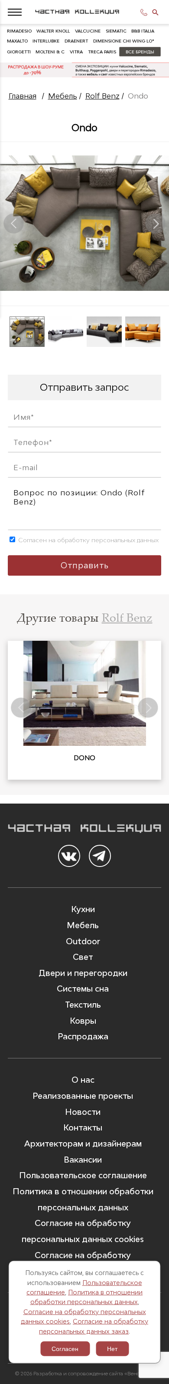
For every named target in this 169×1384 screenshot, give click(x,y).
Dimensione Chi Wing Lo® (123, 40)
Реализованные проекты (82, 1096)
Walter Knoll (53, 30)
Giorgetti (19, 51)
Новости (83, 1112)
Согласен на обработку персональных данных (87, 540)
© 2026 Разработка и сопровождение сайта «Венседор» (84, 1374)
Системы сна (83, 988)
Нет (112, 1348)
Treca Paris (102, 51)
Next (155, 223)
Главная (22, 96)
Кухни (83, 909)
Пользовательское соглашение (83, 1175)
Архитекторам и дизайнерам (83, 1143)
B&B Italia (142, 30)
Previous (13, 223)
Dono (84, 757)
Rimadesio (19, 30)
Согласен (65, 1348)
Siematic (116, 30)
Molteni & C (50, 51)
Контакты (82, 1127)
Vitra (76, 51)
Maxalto (17, 40)
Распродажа (83, 1036)
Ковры (83, 1020)
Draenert (76, 40)
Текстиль (83, 1004)
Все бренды (140, 51)
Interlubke (45, 40)
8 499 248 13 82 (145, 12)
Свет (83, 957)
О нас (83, 1079)
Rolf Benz (102, 96)
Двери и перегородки (83, 973)
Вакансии (83, 1159)
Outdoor (83, 941)
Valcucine (88, 30)
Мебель (62, 96)
